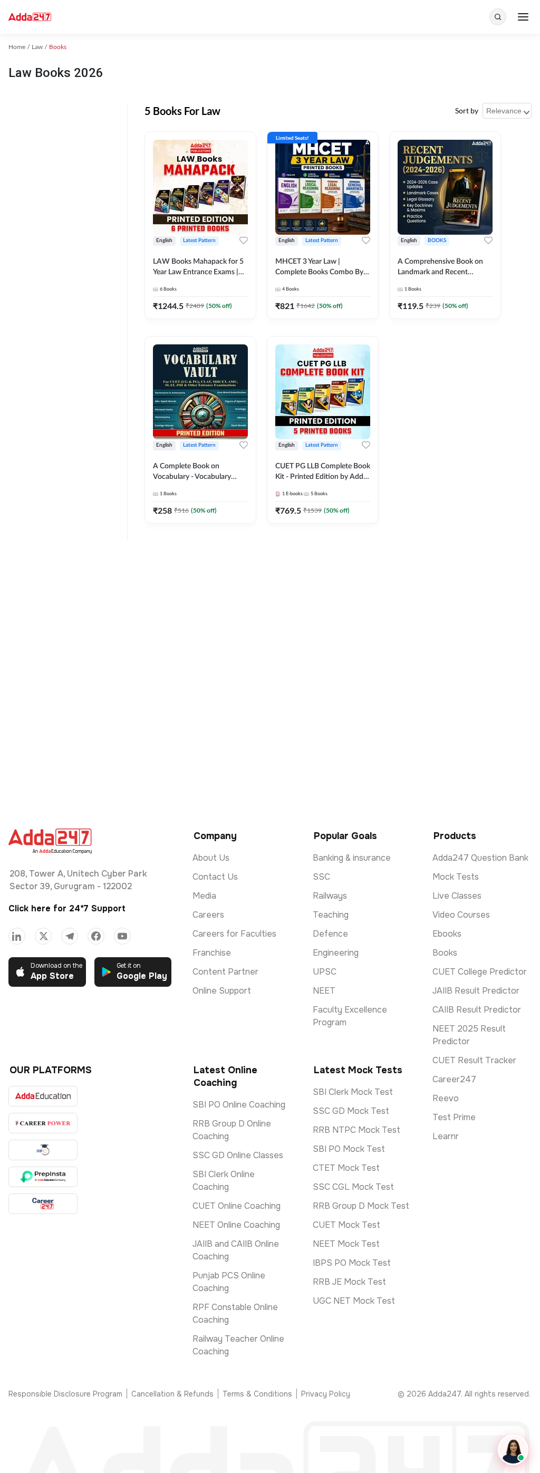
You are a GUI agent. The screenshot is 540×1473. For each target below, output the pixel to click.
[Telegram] (69, 936)
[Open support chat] (513, 1450)
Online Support (221, 990)
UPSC (324, 971)
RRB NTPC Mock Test (356, 1129)
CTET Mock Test (346, 1167)
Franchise (211, 952)
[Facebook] (96, 936)
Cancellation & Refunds (172, 1394)
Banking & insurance (352, 857)
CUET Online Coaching (236, 1205)
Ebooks (446, 933)
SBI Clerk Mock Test (353, 1091)
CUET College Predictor (479, 971)
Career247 (454, 1079)
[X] (43, 936)
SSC (321, 876)
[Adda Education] (43, 1096)
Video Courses (461, 914)
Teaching (331, 914)
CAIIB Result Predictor (476, 1009)
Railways (330, 895)
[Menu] (523, 16)
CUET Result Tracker (474, 1060)
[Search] (497, 16)
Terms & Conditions (257, 1394)
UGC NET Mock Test (354, 1300)
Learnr (445, 1136)
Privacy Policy (325, 1394)
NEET (324, 990)
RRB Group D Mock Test (361, 1205)
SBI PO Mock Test (349, 1148)
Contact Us (215, 876)
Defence (330, 933)
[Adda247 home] (29, 17)
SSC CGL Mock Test (353, 1186)
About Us (210, 857)
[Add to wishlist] (243, 240)
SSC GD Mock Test (351, 1110)
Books (444, 952)
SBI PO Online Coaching (238, 1104)
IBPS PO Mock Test (352, 1262)
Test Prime (454, 1117)
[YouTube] (122, 936)
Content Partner (225, 971)
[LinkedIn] (16, 936)
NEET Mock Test (346, 1243)
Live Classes (456, 895)
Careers (208, 914)
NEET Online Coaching (236, 1224)
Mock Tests (455, 876)
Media (204, 895)
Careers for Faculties (234, 933)
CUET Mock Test (346, 1224)
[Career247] (43, 1203)
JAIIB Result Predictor (475, 990)
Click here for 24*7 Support (67, 908)
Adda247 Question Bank (480, 857)
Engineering (336, 952)
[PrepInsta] (43, 1177)
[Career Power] (43, 1123)
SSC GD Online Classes (237, 1155)
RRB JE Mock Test (349, 1281)
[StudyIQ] (43, 1150)
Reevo (445, 1098)
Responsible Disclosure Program (65, 1394)
